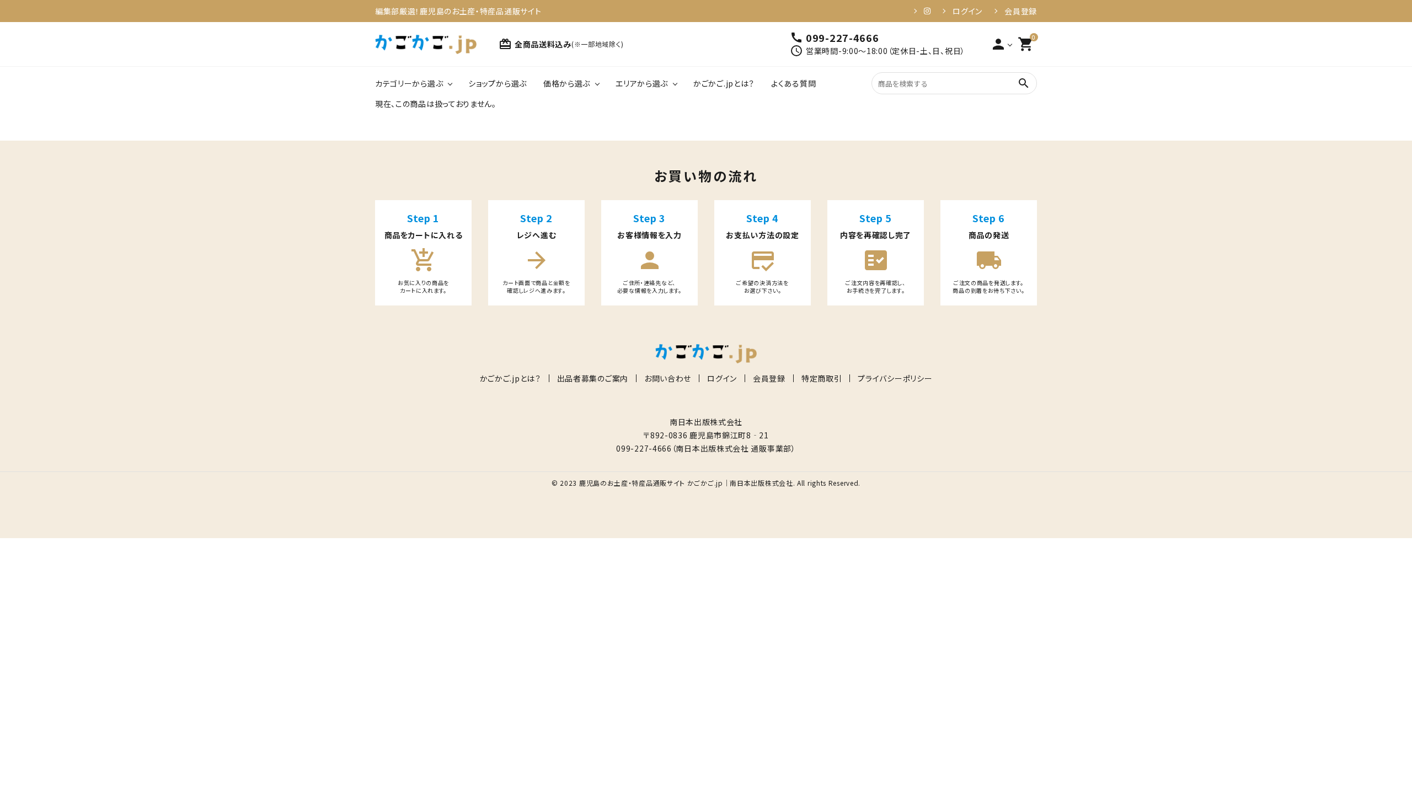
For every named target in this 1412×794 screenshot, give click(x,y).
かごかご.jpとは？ (724, 83)
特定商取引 (821, 378)
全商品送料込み (561, 44)
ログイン (967, 11)
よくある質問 (793, 83)
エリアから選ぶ (642, 83)
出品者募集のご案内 (592, 378)
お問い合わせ (667, 378)
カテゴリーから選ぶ (409, 83)
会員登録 (1020, 11)
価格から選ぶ (566, 83)
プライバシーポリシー (895, 378)
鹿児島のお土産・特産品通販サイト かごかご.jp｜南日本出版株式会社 (686, 482)
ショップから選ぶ (497, 83)
